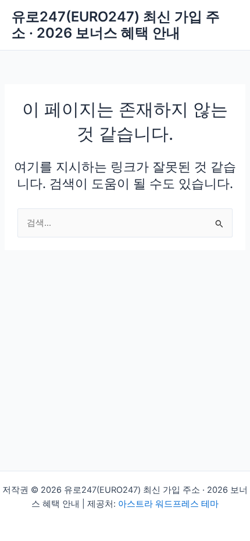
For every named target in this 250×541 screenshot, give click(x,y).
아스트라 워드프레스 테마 (168, 504)
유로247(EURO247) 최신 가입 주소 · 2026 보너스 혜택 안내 (116, 24)
